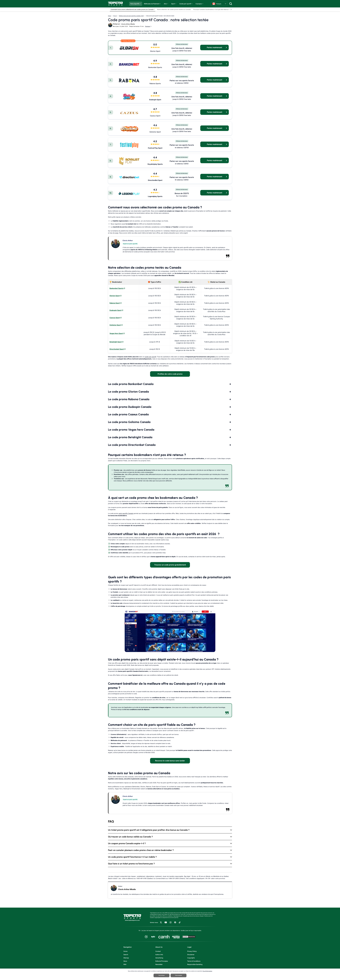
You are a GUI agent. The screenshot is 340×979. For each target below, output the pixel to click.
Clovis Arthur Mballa (127, 889)
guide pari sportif (150, 357)
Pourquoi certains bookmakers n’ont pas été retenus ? (211, 9)
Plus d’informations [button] (207, 971)
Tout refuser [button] (161, 975)
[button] (140, 4)
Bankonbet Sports (116, 288)
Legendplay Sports (155, 196)
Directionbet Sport (117, 349)
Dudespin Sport (155, 100)
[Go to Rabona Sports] (129, 80)
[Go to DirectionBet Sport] (129, 177)
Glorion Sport (115, 296)
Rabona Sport (115, 303)
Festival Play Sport (155, 148)
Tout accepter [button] (178, 975)
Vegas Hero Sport (116, 333)
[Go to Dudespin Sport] (129, 96)
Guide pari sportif (185, 4)
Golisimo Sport (115, 325)
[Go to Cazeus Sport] (129, 112)
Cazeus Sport (115, 318)
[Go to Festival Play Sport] (129, 145)
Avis (165, 4)
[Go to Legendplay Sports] (129, 193)
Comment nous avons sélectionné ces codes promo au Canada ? (132, 9)
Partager (147, 26)
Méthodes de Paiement (151, 4)
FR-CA (115, 15)
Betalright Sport (116, 342)
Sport (173, 4)
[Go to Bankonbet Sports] (129, 64)
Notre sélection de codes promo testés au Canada (174, 9)
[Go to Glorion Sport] (129, 48)
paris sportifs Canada (126, 513)
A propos (199, 4)
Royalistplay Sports (155, 164)
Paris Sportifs (134, 4)
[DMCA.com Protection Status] (189, 936)
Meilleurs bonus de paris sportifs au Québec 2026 (131, 15)
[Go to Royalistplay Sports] (129, 161)
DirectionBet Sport (155, 180)
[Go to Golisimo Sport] (129, 128)
